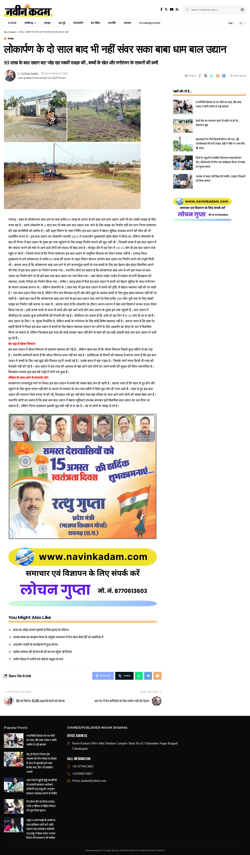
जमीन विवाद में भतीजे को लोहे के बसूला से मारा (38, 658)
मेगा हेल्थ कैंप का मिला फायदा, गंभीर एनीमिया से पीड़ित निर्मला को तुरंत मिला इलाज (40, 805)
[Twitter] (166, 9)
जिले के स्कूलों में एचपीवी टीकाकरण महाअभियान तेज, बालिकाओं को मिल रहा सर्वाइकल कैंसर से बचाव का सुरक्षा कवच (220, 161)
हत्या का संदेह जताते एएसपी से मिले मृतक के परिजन (41, 629)
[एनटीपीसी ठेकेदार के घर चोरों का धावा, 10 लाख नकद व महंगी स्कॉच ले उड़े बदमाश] (183, 107)
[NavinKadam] (28, 10)
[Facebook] (161, 9)
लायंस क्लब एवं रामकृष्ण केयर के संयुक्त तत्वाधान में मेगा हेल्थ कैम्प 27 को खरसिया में (58, 636)
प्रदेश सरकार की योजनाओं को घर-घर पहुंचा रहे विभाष (42, 651)
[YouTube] (171, 9)
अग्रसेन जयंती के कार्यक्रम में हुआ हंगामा (35, 644)
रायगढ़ (10, 38)
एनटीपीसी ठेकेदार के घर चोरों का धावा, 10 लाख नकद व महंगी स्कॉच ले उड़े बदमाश (218, 104)
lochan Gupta (29, 73)
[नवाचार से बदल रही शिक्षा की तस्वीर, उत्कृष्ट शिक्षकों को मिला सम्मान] (183, 181)
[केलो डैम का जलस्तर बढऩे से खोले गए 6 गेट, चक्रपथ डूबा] (183, 125)
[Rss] (177, 9)
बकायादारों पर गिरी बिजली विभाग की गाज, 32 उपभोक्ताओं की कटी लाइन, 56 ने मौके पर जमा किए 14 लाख (220, 143)
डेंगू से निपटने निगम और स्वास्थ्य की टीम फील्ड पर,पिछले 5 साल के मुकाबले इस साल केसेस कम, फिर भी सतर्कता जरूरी (41, 763)
